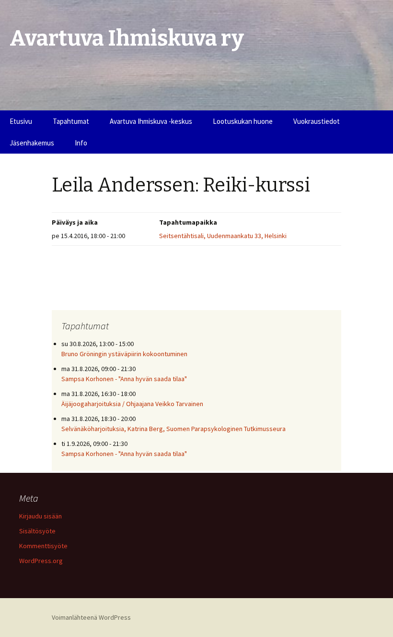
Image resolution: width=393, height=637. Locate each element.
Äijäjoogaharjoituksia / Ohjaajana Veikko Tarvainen (132, 403)
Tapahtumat (71, 121)
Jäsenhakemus (32, 142)
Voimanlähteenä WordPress (91, 617)
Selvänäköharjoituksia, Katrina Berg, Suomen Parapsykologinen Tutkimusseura (173, 428)
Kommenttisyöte (43, 545)
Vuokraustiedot (316, 121)
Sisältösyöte (37, 531)
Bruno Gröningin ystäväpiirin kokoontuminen (124, 353)
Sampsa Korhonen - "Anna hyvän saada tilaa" (124, 378)
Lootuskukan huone (243, 121)
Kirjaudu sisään (40, 516)
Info (81, 142)
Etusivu (21, 121)
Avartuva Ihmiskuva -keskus (151, 121)
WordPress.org (41, 560)
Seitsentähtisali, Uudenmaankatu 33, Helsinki (223, 235)
